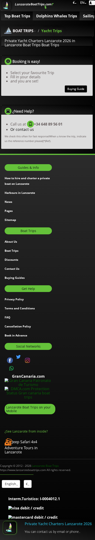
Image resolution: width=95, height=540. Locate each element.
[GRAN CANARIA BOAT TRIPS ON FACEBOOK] (10, 360)
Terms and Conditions (20, 308)
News (8, 202)
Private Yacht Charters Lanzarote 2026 (58, 523)
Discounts (11, 260)
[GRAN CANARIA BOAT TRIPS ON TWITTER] (18, 356)
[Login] (92, 2)
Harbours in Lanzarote (20, 193)
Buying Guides (15, 278)
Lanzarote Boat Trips (45, 466)
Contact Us (12, 269)
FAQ (7, 317)
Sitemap (10, 220)
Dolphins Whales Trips (56, 16)
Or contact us (22, 129)
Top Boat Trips (17, 16)
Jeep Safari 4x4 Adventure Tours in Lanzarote (21, 447)
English (10, 484)
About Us (11, 242)
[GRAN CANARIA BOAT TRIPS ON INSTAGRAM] (27, 360)
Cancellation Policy (18, 326)
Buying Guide (75, 89)
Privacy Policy (14, 299)
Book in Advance (16, 335)
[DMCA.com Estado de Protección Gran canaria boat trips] (28, 392)
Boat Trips (11, 251)
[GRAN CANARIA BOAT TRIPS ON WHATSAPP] (11, 368)
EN (82, 2)
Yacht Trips (51, 31)
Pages (9, 211)
